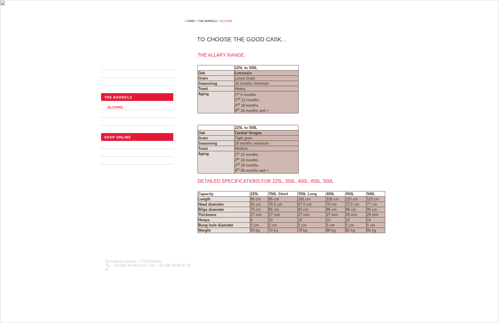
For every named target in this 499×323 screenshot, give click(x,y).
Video (110, 153)
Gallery (113, 161)
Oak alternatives (124, 114)
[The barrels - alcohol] (139, 34)
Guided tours (119, 145)
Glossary (272, 257)
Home (191, 21)
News (110, 74)
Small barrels (121, 130)
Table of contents (238, 257)
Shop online (117, 137)
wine (111, 103)
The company (118, 66)
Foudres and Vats (124, 122)
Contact (257, 257)
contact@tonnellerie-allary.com (133, 269)
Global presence (123, 82)
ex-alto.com (389, 257)
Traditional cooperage (130, 90)
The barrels (118, 97)
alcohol (115, 107)
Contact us (117, 169)
